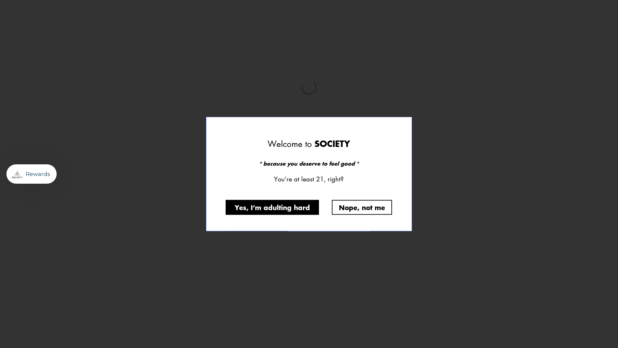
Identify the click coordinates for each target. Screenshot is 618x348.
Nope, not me (362, 207)
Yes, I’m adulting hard (272, 207)
